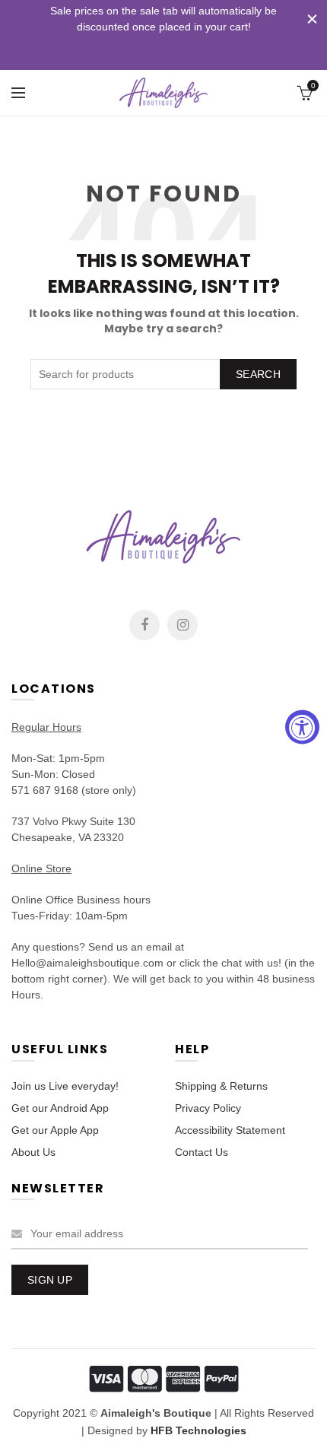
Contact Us (201, 1152)
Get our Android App (60, 1108)
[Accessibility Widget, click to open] (302, 727)
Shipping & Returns (221, 1086)
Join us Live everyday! (65, 1086)
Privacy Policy (208, 1108)
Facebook (144, 625)
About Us (33, 1152)
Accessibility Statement (230, 1130)
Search (258, 374)
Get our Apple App (55, 1130)
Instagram (182, 625)
